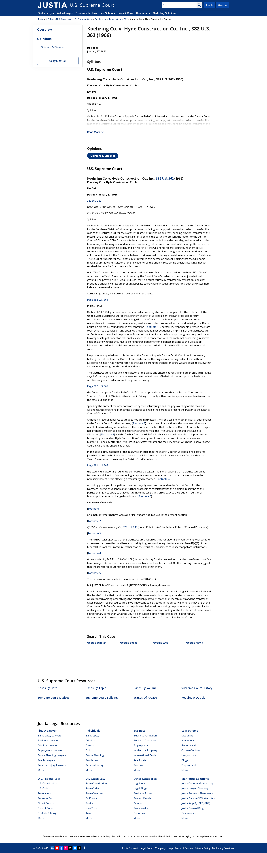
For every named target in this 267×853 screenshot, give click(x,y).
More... (41, 770)
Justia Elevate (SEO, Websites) (198, 798)
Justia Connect (130, 848)
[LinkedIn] (52, 848)
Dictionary (187, 735)
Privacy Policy (202, 848)
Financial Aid (188, 745)
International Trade (145, 755)
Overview (44, 30)
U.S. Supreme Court (83, 19)
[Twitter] (79, 848)
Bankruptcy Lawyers (49, 735)
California (91, 798)
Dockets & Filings (47, 813)
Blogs (184, 760)
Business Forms (143, 793)
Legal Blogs (140, 788)
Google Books (128, 642)
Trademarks (141, 808)
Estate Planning (95, 755)
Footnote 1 (152, 327)
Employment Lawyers (50, 750)
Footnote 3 (107, 434)
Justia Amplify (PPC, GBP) (195, 803)
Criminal (90, 740)
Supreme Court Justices (53, 697)
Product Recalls (142, 798)
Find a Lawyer (46, 13)
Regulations (45, 793)
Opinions (44, 39)
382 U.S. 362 (165, 178)
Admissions (188, 740)
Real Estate (140, 760)
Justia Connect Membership (197, 783)
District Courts (46, 808)
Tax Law (138, 765)
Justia (40, 19)
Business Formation (145, 735)
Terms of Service (184, 848)
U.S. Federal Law (49, 779)
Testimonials (188, 813)
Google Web (160, 642)
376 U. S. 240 (130, 527)
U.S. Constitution (47, 783)
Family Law (92, 760)
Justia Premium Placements (197, 793)
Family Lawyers (46, 760)
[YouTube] (57, 848)
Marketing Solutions (164, 13)
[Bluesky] (75, 848)
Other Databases (145, 779)
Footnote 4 (163, 479)
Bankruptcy (92, 735)
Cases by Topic (96, 688)
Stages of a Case (145, 697)
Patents (138, 803)
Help (170, 848)
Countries (139, 813)
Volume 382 (122, 19)
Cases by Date (47, 688)
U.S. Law (49, 19)
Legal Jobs (140, 783)
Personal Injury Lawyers (52, 765)
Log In (209, 5)
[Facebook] (61, 848)
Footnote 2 (139, 423)
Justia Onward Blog (192, 808)
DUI (88, 750)
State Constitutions (97, 783)
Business (139, 730)
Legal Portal (146, 848)
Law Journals (188, 755)
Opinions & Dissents (102, 155)
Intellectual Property (145, 750)
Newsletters (143, 13)
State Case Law (94, 793)
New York (91, 808)
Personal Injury (94, 765)
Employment (141, 745)
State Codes (92, 788)
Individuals (93, 730)
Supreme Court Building (102, 697)
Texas (89, 813)
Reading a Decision (194, 697)
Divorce (90, 745)
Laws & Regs (125, 13)
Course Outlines (190, 750)
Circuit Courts (46, 803)
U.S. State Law (95, 779)
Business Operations (146, 740)
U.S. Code (43, 788)
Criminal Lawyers (47, 745)
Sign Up (222, 5)
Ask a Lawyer (65, 13)
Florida (89, 803)
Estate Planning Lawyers (52, 755)
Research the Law (86, 13)
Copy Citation (57, 61)
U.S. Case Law (63, 19)
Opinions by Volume (104, 19)
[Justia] (52, 5)
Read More (93, 132)
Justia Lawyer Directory (194, 788)
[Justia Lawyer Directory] (84, 848)
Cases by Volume (145, 688)
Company (160, 848)
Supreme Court (46, 798)
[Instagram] (66, 848)
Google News (194, 642)
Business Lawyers (48, 740)
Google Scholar (96, 642)
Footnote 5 (144, 496)
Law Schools (107, 13)
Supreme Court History (196, 688)
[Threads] (70, 848)
